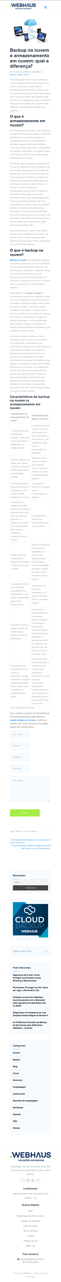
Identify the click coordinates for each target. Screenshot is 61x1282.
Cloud (26, 74)
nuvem (33, 831)
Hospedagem (19, 1087)
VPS (15, 1121)
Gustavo (36, 72)
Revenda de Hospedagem (25, 1100)
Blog (20, 74)
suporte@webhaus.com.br (31, 1259)
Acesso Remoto (31, 1231)
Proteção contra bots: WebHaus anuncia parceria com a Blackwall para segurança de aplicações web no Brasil (29, 1001)
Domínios (17, 1080)
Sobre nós (30, 1246)
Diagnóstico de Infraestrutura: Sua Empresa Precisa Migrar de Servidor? (30, 1014)
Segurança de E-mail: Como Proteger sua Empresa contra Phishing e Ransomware (27, 978)
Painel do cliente (30, 1226)
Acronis (16, 1053)
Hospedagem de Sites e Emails (30, 1216)
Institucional (19, 1094)
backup (19, 831)
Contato (30, 1236)
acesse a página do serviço (22, 720)
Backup (13, 74)
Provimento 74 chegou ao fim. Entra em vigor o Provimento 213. (30, 989)
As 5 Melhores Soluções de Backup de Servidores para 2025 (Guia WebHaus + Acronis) (30, 1025)
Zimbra (16, 1128)
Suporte (17, 1114)
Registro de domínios (30, 1221)
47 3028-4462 (31, 1262)
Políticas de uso (31, 1241)
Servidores (18, 1107)
